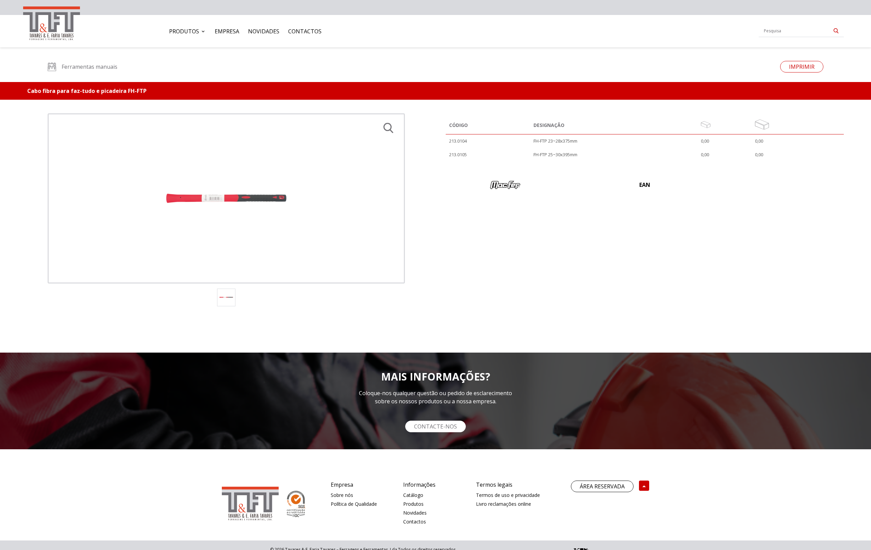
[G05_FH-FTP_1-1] (226, 198)
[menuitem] (187, 31)
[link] (51, 21)
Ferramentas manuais (89, 66)
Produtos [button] (184, 31)
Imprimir (802, 66)
